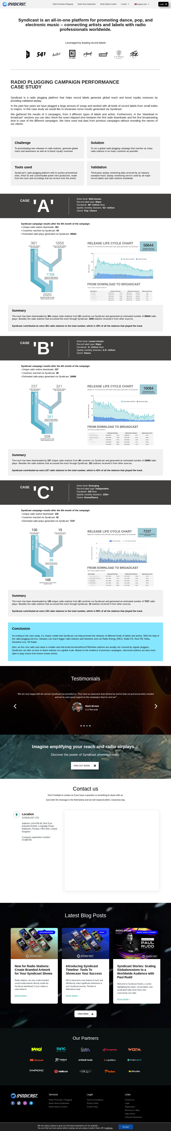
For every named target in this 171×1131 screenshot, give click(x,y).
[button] (15, 706)
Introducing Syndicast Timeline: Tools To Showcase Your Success (84, 969)
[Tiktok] (19, 1103)
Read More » (21, 996)
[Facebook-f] (13, 1103)
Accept (126, 1127)
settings (109, 1128)
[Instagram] (25, 1103)
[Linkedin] (31, 1103)
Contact (124, 4)
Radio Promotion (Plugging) (63, 4)
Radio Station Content (108, 4)
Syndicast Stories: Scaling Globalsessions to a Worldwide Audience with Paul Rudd (136, 971)
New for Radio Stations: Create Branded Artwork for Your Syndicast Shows (33, 969)
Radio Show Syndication (87, 4)
